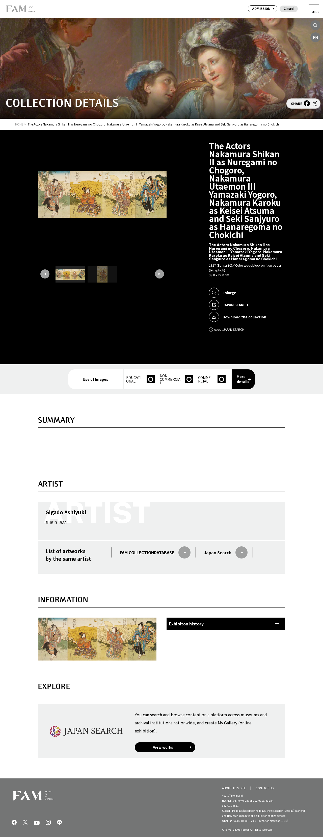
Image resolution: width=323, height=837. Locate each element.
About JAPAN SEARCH (229, 329)
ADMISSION (261, 9)
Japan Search (217, 552)
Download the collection (244, 316)
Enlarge (229, 292)
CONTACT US (265, 788)
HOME (19, 124)
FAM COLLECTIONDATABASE (147, 552)
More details (243, 379)
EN (315, 37)
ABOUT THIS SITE (234, 788)
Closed (289, 9)
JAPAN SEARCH (235, 304)
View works (163, 747)
